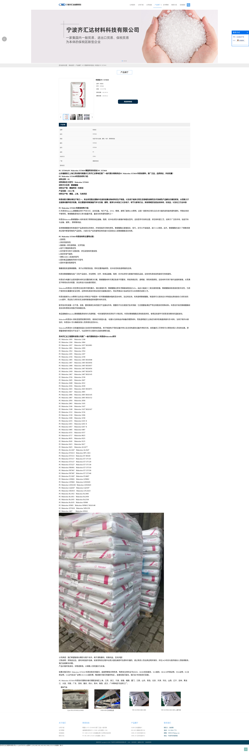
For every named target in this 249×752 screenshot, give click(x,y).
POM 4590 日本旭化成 (107, 710)
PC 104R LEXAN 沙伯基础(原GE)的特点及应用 (96, 733)
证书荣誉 (166, 5)
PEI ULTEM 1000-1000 (139, 710)
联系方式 (174, 5)
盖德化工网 (141, 742)
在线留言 (182, 5)
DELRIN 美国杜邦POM (138, 730)
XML (129, 742)
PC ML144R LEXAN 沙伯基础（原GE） (94, 735)
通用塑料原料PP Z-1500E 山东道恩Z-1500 (94, 730)
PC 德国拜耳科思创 (88, 65)
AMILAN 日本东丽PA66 (138, 733)
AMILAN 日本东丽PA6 (138, 735)
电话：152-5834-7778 (170, 730)
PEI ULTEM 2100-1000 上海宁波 (171, 710)
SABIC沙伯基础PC (136, 727)
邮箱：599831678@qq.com (171, 733)
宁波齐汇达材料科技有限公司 (118, 742)
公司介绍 (140, 5)
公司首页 (132, 5)
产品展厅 (157, 5)
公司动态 (149, 5)
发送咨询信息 (128, 101)
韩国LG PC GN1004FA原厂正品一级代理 (94, 727)
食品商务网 (148, 742)
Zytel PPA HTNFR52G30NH (75, 710)
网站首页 (71, 65)
